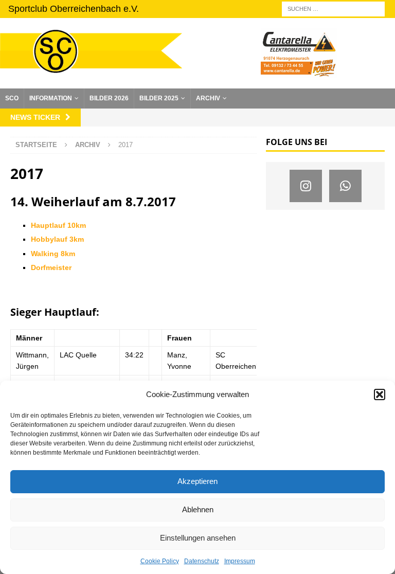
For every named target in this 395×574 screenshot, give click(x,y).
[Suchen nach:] (333, 8)
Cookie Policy (159, 561)
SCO (12, 98)
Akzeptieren (197, 481)
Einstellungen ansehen (198, 537)
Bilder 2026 (109, 98)
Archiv (208, 98)
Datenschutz (201, 561)
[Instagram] (306, 186)
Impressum (239, 561)
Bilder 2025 (158, 98)
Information (50, 98)
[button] (379, 394)
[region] (299, 53)
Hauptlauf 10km (58, 225)
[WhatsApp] (345, 186)
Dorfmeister (51, 267)
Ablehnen (197, 509)
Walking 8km (53, 253)
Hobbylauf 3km (57, 239)
